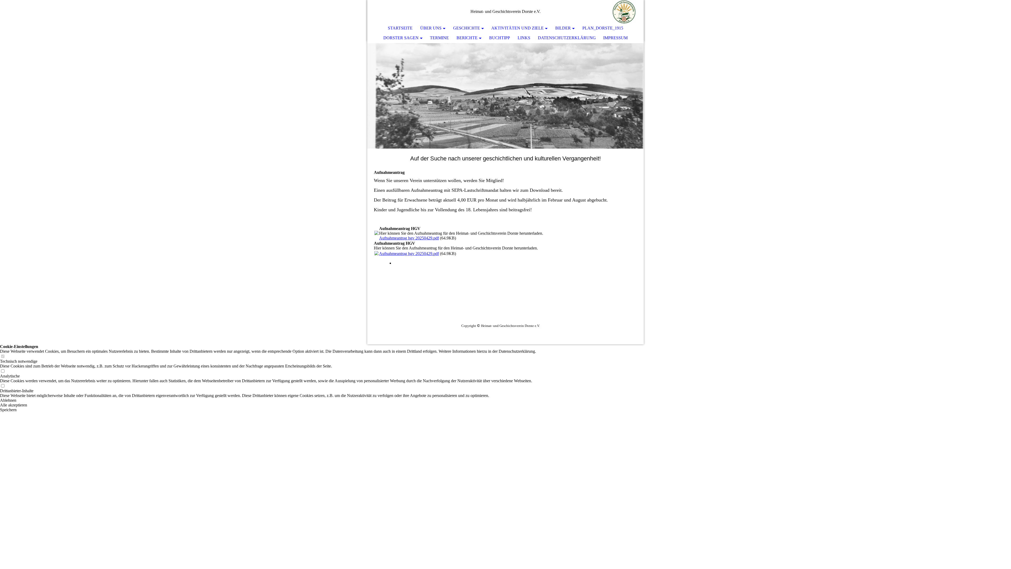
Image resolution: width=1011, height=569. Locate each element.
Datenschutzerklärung (567, 38)
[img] (624, 12)
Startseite (400, 28)
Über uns (431, 28)
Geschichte (466, 28)
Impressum (615, 38)
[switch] (2, 356)
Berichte (467, 38)
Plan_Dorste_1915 (602, 28)
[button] (268, 400)
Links (524, 38)
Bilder (563, 28)
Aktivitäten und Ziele (517, 28)
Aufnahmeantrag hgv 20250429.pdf (409, 238)
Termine (439, 38)
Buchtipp (499, 38)
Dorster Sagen (401, 38)
